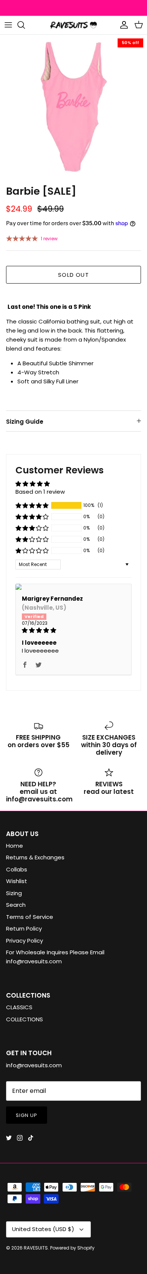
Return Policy (24, 928)
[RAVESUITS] (73, 25)
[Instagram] (20, 1138)
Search (16, 905)
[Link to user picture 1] (73, 587)
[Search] (25, 25)
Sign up (26, 1115)
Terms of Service (29, 917)
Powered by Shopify (72, 1248)
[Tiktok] (31, 1138)
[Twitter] (9, 1138)
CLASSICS (19, 1007)
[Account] (122, 25)
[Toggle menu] (8, 25)
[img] (73, 630)
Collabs (16, 869)
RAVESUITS (36, 1248)
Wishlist (16, 881)
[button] (32, 505)
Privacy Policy (24, 940)
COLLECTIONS (24, 1019)
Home (14, 846)
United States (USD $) (43, 1229)
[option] (73, 108)
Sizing (14, 893)
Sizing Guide (24, 422)
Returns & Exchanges (35, 857)
